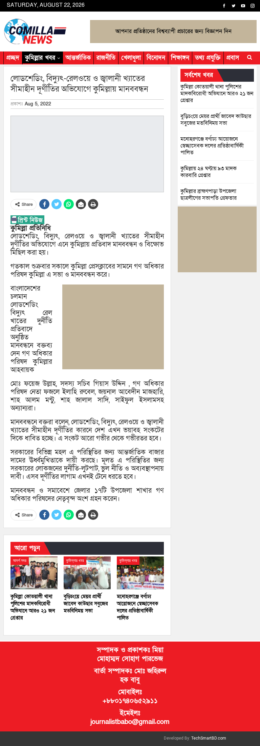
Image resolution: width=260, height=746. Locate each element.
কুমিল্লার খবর (40, 58)
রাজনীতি (105, 58)
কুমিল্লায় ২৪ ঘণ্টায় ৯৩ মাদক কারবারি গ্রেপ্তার (208, 172)
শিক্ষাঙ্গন (180, 58)
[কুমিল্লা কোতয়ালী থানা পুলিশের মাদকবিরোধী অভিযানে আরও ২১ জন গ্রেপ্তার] (34, 572)
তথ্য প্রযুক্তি (208, 58)
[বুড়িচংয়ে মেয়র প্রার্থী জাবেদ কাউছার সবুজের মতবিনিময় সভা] (87, 572)
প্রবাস (232, 58)
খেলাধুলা (131, 58)
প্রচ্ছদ (12, 58)
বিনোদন (156, 58)
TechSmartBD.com (208, 738)
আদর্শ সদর (19, 560)
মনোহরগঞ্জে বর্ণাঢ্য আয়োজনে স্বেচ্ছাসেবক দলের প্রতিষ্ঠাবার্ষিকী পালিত (212, 145)
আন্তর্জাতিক (78, 58)
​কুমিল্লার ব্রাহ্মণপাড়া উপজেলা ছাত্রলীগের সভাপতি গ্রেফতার (208, 195)
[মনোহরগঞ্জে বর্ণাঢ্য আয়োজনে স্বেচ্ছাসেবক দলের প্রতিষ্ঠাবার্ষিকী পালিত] (140, 572)
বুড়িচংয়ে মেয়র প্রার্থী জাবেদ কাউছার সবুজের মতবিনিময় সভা (215, 120)
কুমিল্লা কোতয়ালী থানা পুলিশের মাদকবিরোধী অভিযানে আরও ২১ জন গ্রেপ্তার (216, 93)
